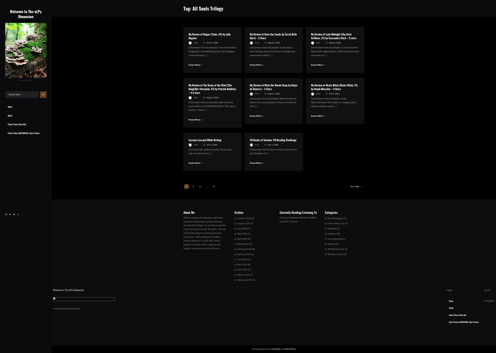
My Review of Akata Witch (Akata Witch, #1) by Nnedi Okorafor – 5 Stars (334, 87)
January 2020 (244, 254)
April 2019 (242, 269)
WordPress (76, 308)
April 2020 (242, 238)
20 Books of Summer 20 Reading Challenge (273, 140)
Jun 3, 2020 (212, 144)
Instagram (489, 300)
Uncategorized (335, 238)
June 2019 (242, 259)
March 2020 (243, 244)
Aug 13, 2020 (274, 42)
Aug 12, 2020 (335, 42)
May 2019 (242, 264)
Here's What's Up (336, 223)
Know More (194, 64)
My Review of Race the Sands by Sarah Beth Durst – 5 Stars (273, 36)
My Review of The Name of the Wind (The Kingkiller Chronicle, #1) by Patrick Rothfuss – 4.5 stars (212, 89)
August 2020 (243, 223)
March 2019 (243, 274)
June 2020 (242, 228)
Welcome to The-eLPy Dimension (26, 14)
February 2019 (244, 280)
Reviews (332, 233)
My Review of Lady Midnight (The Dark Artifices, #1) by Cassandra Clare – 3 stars (334, 36)
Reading (332, 228)
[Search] (43, 94)
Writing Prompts (335, 254)
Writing (331, 244)
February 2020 (244, 249)
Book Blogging (335, 218)
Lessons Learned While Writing (205, 140)
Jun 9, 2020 (334, 93)
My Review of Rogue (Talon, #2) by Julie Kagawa (210, 36)
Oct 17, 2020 (212, 42)
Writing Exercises (336, 249)
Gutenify (276, 349)
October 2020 (244, 218)
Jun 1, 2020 (273, 144)
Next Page (356, 186)
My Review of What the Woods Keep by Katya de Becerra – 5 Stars (273, 87)
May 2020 (242, 233)
